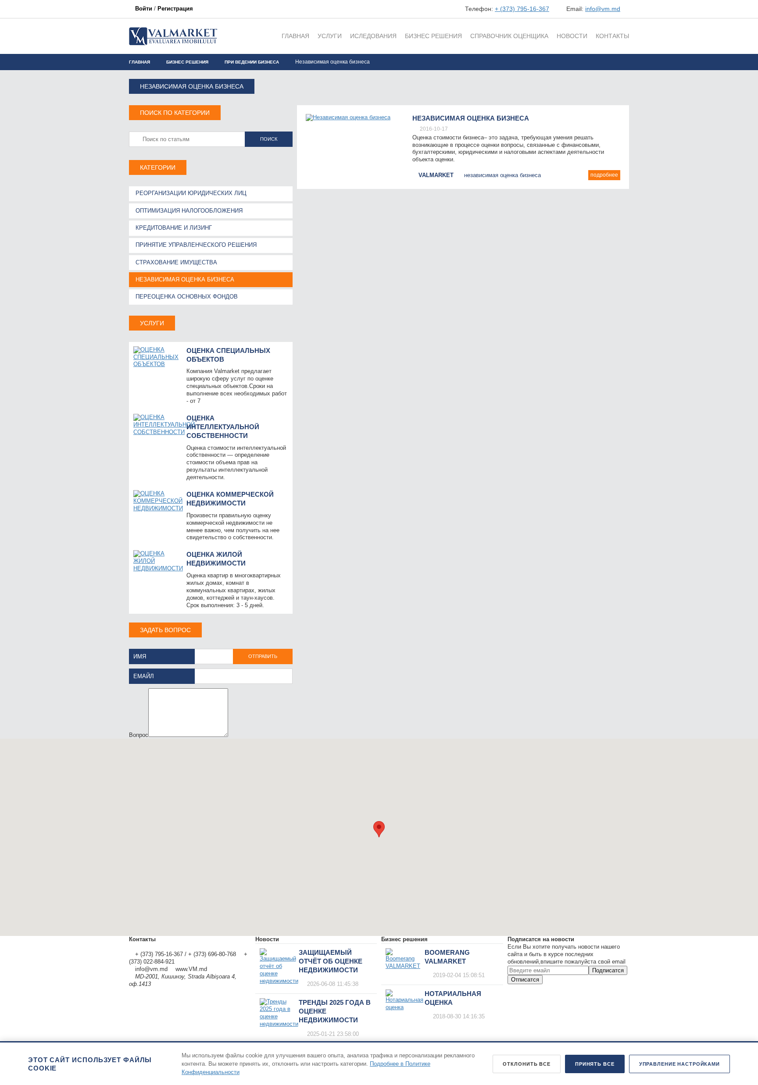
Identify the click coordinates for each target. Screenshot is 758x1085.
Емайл (143, 676)
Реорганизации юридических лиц (191, 193)
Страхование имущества (176, 262)
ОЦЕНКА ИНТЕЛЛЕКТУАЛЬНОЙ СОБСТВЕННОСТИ (222, 426)
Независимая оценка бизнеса (470, 118)
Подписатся (608, 970)
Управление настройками (679, 1064)
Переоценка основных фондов (187, 296)
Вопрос (138, 735)
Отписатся (525, 979)
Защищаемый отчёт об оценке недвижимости (330, 961)
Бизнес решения (187, 62)
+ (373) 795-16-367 (522, 8)
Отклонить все (526, 1064)
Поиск (268, 139)
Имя (139, 656)
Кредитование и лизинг (174, 227)
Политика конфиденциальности (171, 946)
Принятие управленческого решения (196, 245)
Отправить (262, 656)
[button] (379, 829)
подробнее (604, 175)
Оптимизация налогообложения (189, 210)
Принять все (595, 1064)
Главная (139, 62)
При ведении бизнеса (252, 62)
